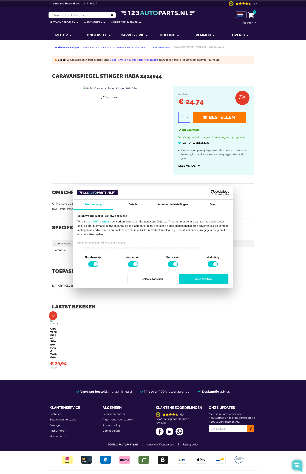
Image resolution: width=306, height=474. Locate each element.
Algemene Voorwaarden (160, 444)
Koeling (168, 35)
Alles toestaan (203, 278)
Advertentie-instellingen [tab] (173, 204)
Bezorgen (55, 425)
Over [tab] (213, 204)
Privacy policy (111, 425)
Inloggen (247, 22)
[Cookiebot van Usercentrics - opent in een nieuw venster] (213, 192)
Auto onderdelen (62, 22)
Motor (62, 35)
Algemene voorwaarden (118, 419)
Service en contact (115, 414)
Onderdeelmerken (124, 22)
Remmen (204, 35)
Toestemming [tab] (93, 204)
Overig (239, 35)
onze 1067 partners (98, 221)
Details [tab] (133, 204)
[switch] (133, 264)
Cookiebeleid (111, 430)
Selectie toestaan (152, 278)
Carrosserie (133, 35)
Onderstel (97, 35)
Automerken (93, 22)
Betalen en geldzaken (63, 419)
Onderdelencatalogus (67, 47)
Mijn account (57, 436)
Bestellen (221, 117)
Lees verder (188, 165)
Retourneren (57, 430)
